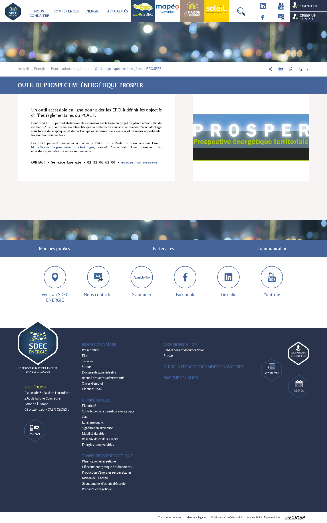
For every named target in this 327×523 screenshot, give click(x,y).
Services (87, 361)
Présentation (90, 350)
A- (308, 70)
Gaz (84, 417)
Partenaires (163, 248)
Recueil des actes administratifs (103, 378)
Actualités (117, 11)
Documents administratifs (99, 372)
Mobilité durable (93, 433)
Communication (272, 248)
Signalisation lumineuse (97, 428)
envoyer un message (139, 162)
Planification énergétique (70, 68)
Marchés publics (54, 248)
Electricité (89, 406)
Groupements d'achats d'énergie (104, 483)
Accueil (23, 68)
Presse (168, 355)
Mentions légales (196, 517)
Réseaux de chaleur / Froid (100, 439)
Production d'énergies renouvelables (106, 472)
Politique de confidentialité (226, 517)
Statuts (86, 367)
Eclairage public (93, 422)
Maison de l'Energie (95, 478)
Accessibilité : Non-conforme (263, 517)
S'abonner (141, 286)
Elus (85, 355)
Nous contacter (98, 294)
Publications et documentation (184, 350)
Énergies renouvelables (98, 444)
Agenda (299, 390)
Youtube (272, 294)
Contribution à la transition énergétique (108, 411)
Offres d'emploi (92, 383)
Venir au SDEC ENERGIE (55, 297)
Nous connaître (39, 13)
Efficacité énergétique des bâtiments (107, 467)
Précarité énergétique (97, 489)
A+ (301, 70)
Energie (92, 11)
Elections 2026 (92, 389)
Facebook (185, 294)
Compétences (66, 11)
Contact (35, 434)
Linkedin (228, 294)
